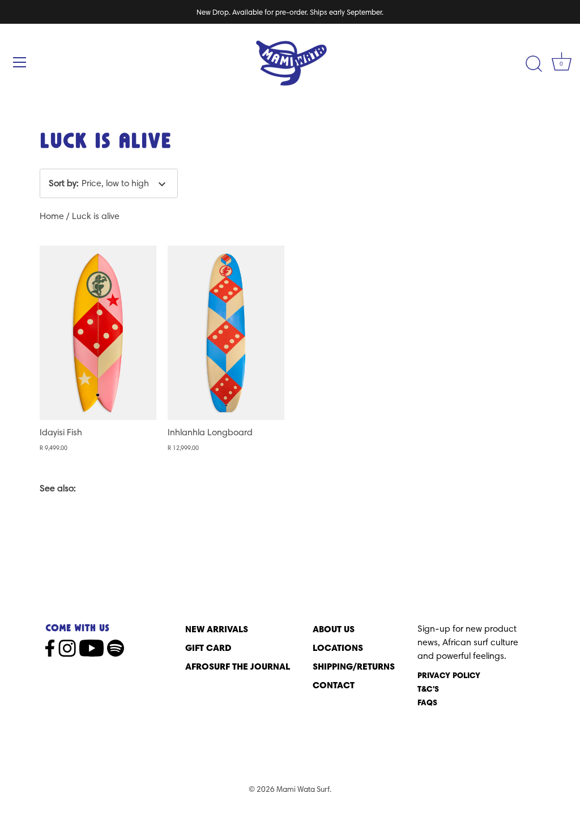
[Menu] (19, 62)
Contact (334, 685)
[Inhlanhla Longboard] (226, 333)
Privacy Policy (448, 675)
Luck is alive (96, 216)
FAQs (427, 702)
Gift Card (208, 647)
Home (52, 216)
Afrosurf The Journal (237, 666)
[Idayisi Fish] (98, 333)
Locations (338, 647)
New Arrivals (216, 629)
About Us (334, 629)
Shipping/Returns (354, 666)
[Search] (533, 64)
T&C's (428, 689)
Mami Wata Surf (303, 789)
